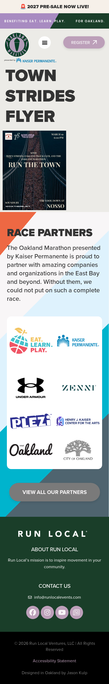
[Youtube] (62, 612)
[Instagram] (47, 612)
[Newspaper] (76, 612)
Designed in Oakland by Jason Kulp (54, 673)
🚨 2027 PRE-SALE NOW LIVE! (54, 6)
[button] (44, 42)
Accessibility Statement (54, 661)
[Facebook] (32, 612)
